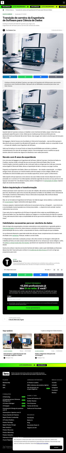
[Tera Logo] (2, 2)
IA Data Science (10, 10)
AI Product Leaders (32, 382)
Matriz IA (30, 420)
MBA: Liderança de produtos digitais (38, 385)
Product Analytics (8, 435)
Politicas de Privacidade (34, 408)
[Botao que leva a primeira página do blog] (3, 10)
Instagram (55, 387)
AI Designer (6, 406)
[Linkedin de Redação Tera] (54, 269)
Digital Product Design (9, 425)
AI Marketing (6, 397)
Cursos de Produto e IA (34, 398)
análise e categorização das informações (16, 243)
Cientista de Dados (8, 228)
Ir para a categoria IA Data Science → (52, 331)
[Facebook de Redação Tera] (61, 269)
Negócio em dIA (32, 427)
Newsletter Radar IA (33, 425)
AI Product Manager (8, 403)
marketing (15, 235)
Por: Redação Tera (11, 30)
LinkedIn (54, 385)
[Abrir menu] (64, 2)
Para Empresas (31, 403)
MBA (4, 385)
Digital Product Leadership (10, 417)
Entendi (56, 447)
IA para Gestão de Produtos (11, 415)
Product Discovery (8, 430)
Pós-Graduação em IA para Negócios (32, 388)
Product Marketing (8, 432)
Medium (54, 392)
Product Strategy (8, 422)
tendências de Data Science (38, 250)
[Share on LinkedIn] (10, 77)
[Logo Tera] (6, 373)
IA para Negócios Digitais (10, 440)
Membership (6, 382)
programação (9, 202)
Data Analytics (7, 427)
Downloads (30, 417)
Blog (28, 422)
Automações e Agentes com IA (12, 412)
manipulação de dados (50, 181)
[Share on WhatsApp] (25, 77)
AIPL (4, 387)
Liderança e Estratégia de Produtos (13, 437)
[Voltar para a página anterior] (5, 319)
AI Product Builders (8, 420)
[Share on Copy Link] (56, 77)
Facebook (55, 390)
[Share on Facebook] (40, 77)
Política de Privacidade (42, 443)
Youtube (54, 382)
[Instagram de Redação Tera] (58, 269)
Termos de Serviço (32, 406)
